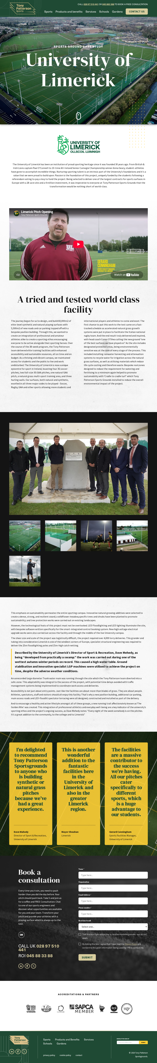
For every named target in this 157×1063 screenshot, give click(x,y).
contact (79, 1055)
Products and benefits (69, 11)
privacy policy (49, 1055)
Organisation (83, 882)
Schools (104, 11)
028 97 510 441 (91, 4)
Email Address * (84, 895)
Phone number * (84, 908)
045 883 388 (108, 4)
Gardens (117, 11)
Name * (81, 869)
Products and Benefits (67, 1039)
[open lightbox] (78, 469)
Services (91, 11)
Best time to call (84, 921)
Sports (48, 11)
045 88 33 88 (40, 955)
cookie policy (65, 1055)
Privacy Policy (131, 943)
